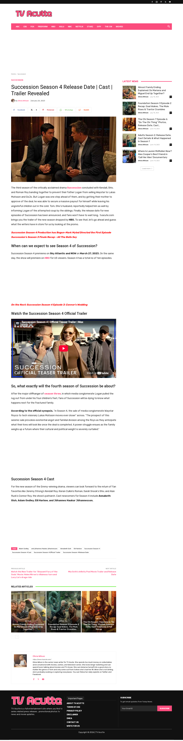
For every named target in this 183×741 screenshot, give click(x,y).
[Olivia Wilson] (13, 100)
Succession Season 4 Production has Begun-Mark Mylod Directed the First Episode (61, 232)
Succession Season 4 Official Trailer (47, 552)
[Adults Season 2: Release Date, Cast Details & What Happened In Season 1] (129, 140)
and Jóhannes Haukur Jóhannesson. (44, 549)
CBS (25, 26)
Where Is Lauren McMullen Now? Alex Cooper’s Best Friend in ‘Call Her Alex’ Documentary (155, 154)
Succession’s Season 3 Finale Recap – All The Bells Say (44, 237)
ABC (18, 26)
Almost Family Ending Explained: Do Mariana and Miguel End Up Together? (28, 626)
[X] (165, 2)
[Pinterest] (161, 2)
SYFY (99, 26)
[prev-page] (12, 637)
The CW (108, 26)
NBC (70, 26)
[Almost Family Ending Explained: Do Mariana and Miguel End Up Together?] (28, 612)
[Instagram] (157, 2)
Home (13, 74)
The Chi (99, 618)
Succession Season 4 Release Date (76, 552)
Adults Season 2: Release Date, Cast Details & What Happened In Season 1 (154, 138)
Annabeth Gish (65, 549)
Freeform (43, 26)
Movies (119, 26)
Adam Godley (24, 549)
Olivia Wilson (23, 101)
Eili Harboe (78, 549)
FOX (32, 26)
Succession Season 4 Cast (21, 552)
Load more (146, 168)
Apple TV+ (63, 621)
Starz (90, 26)
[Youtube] (170, 2)
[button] (168, 26)
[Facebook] (152, 2)
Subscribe (164, 708)
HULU (61, 26)
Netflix (79, 26)
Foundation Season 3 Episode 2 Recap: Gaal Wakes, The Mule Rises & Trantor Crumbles (63, 626)
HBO (53, 26)
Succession (22, 74)
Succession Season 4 (92, 549)
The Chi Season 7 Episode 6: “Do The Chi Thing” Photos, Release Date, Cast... (153, 122)
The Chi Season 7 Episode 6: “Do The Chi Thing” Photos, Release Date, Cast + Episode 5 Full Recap (98, 625)
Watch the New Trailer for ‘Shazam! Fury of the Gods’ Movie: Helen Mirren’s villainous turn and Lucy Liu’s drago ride (34, 574)
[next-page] (17, 637)
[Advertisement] (105, 14)
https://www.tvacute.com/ (42, 659)
